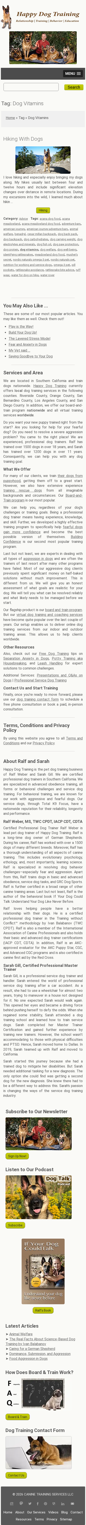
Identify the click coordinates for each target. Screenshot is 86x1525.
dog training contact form (38, 699)
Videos (53, 1512)
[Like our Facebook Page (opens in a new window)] (38, 1504)
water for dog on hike (25, 275)
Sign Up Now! (17, 1156)
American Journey (14, 229)
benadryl (20, 234)
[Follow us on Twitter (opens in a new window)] (30, 1504)
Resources (24, 1519)
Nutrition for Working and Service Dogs (27, 264)
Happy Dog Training (49, 386)
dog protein (10, 249)
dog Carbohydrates (36, 239)
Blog (64, 1512)
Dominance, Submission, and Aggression (40, 1354)
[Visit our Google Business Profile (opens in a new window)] (54, 1504)
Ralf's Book (43, 1310)
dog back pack (67, 234)
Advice (23, 218)
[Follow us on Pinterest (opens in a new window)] (45, 1504)
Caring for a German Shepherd (32, 1349)
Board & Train (17, 1417)
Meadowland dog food (50, 254)
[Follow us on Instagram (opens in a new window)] (13, 1504)
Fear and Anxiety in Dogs (28, 344)
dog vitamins (29, 249)
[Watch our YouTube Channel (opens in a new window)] (72, 1504)
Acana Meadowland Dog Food (41, 223)
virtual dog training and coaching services (50, 615)
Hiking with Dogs (23, 139)
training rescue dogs (22, 490)
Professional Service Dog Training (40, 680)
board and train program (63, 610)
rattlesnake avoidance (30, 270)
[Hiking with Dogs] (43, 172)
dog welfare (48, 249)
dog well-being (67, 249)
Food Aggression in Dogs (28, 1359)
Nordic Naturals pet (63, 259)
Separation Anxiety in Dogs (26, 658)
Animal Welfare (21, 1334)
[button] (73, 73)
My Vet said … (19, 350)
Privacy (52, 1519)
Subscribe (15, 1225)
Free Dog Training (54, 654)
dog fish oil (44, 244)
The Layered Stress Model (29, 339)
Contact (77, 1512)
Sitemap (66, 1519)
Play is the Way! (21, 326)
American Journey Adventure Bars (47, 229)
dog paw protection (65, 244)
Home (10, 118)
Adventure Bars (71, 223)
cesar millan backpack (41, 234)
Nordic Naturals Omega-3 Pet (31, 259)
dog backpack (12, 239)
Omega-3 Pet (62, 264)
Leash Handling (50, 663)
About (19, 1512)
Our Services (36, 1512)
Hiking (43, 210)
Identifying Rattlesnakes (18, 254)
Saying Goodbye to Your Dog (31, 356)
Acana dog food (50, 218)
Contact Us (16, 1475)
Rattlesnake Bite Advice (59, 270)
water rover (47, 275)
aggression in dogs (38, 559)
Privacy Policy (43, 743)
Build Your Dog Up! (23, 332)
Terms (39, 1519)
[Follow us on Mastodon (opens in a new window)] (21, 1504)
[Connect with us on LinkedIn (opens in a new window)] (63, 1504)
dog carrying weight (62, 239)
